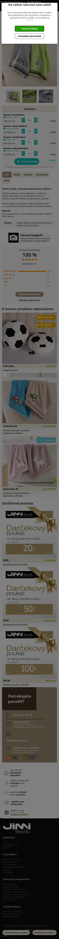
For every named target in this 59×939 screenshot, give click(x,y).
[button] (29, 28)
